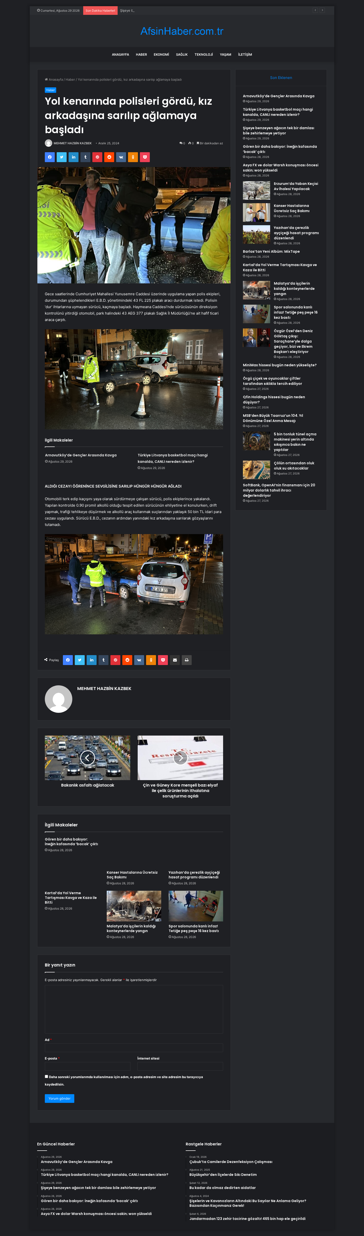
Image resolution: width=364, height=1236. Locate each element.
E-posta (52, 1058)
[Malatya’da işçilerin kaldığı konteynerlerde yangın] (134, 906)
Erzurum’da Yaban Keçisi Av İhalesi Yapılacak (296, 186)
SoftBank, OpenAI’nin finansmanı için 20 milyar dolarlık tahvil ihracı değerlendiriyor (279, 490)
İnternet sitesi (148, 1058)
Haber (141, 54)
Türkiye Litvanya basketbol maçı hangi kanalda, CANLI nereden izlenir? (278, 112)
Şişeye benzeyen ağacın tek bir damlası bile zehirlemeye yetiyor (169, 10)
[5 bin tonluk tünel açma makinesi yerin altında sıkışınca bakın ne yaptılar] (256, 441)
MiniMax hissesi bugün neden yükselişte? (280, 365)
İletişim (245, 54)
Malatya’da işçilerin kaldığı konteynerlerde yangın (131, 928)
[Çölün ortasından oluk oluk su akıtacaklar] (256, 470)
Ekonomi (161, 54)
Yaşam (225, 54)
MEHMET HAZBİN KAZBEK (73, 143)
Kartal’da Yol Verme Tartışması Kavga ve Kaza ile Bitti (71, 897)
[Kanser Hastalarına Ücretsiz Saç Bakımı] (134, 852)
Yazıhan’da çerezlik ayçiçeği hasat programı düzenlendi (194, 875)
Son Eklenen (281, 77)
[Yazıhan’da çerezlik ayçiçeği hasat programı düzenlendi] (196, 852)
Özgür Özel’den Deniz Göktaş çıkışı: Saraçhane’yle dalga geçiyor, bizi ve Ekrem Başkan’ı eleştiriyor (293, 341)
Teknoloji (204, 54)
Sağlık (182, 54)
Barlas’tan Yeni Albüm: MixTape (271, 251)
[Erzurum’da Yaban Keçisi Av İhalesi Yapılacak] (256, 190)
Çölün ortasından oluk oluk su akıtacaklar (294, 466)
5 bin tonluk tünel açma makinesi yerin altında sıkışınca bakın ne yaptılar (295, 442)
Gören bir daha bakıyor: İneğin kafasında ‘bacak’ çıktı (71, 841)
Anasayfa (120, 54)
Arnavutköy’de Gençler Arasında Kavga (81, 455)
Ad (48, 1040)
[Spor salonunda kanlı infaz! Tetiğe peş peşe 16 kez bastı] (196, 906)
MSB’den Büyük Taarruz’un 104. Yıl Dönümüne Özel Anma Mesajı (273, 418)
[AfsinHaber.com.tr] (182, 31)
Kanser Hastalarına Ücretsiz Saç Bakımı (132, 875)
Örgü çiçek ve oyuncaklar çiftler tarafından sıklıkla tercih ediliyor (272, 381)
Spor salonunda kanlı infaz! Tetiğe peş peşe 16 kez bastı (194, 928)
